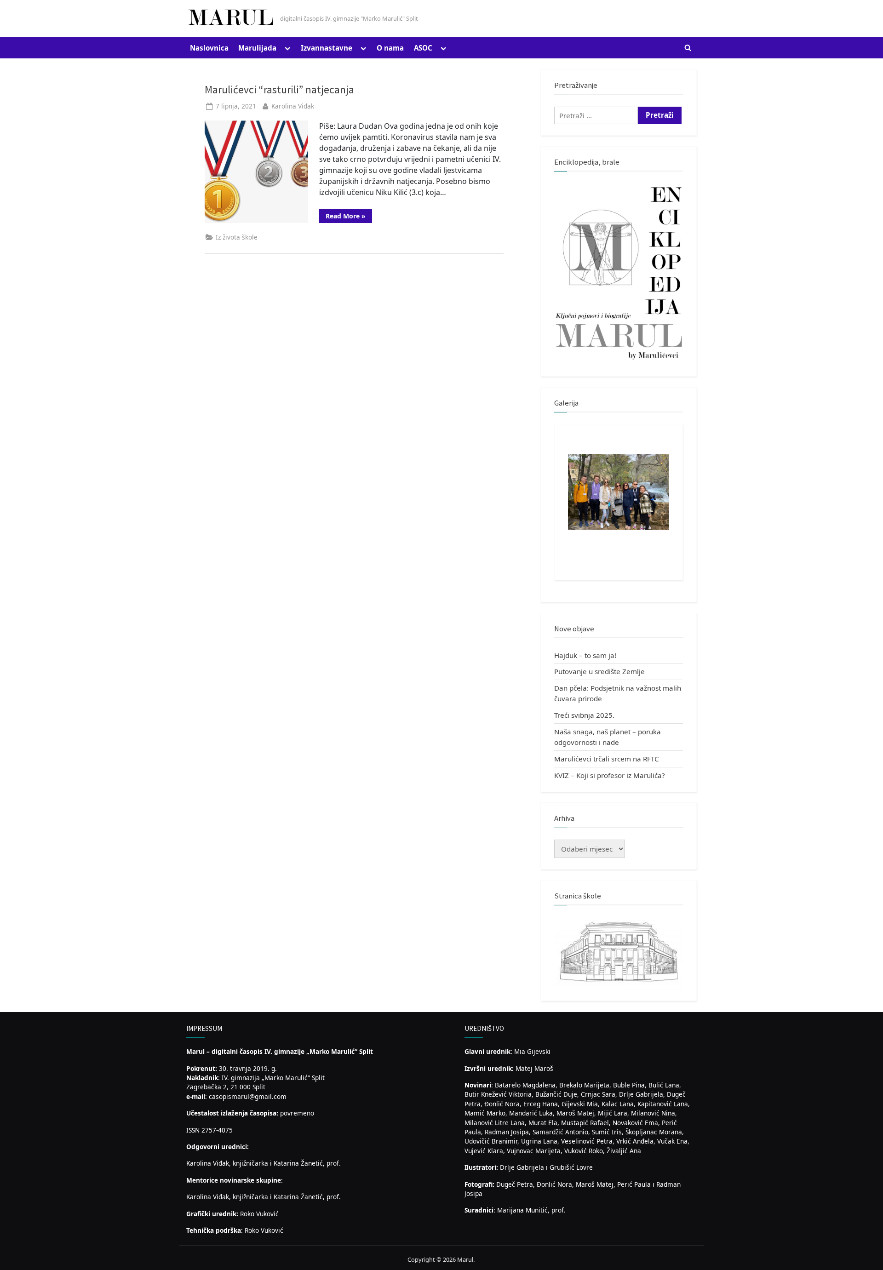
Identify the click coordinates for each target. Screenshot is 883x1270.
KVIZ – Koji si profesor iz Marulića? (609, 775)
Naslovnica (209, 47)
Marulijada (257, 47)
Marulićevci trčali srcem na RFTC (606, 758)
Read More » (349, 217)
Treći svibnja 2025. (584, 715)
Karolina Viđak (292, 106)
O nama (390, 47)
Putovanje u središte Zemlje (599, 671)
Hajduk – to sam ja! (585, 655)
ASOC (423, 47)
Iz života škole (237, 237)
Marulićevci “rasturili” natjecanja (279, 89)
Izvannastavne (326, 47)
